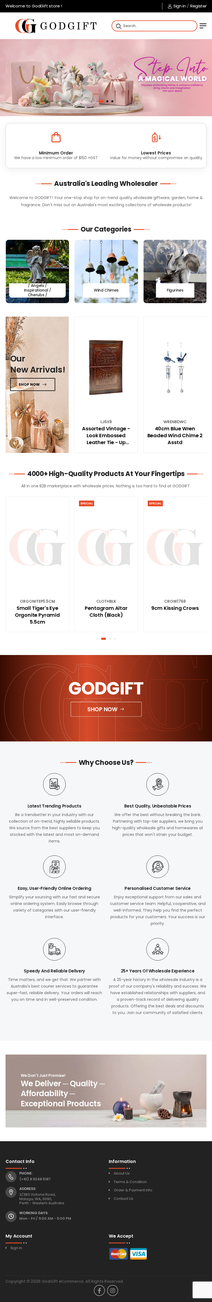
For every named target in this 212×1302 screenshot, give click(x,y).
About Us (122, 1173)
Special (18, 503)
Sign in (179, 6)
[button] (99, 101)
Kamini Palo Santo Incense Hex (175, 611)
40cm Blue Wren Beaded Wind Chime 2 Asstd (175, 435)
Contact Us (123, 1198)
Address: (27, 1189)
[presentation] (10, 271)
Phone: (26, 1173)
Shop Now (103, 709)
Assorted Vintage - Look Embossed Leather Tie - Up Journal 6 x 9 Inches (106, 435)
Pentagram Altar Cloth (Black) (37, 611)
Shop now (29, 384)
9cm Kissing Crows (106, 608)
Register (198, 6)
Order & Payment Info (133, 1190)
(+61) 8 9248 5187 (35, 1179)
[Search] (118, 25)
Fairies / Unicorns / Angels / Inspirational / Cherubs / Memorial (37, 290)
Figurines (175, 290)
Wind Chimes (106, 290)
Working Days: (33, 1213)
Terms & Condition (130, 1181)
